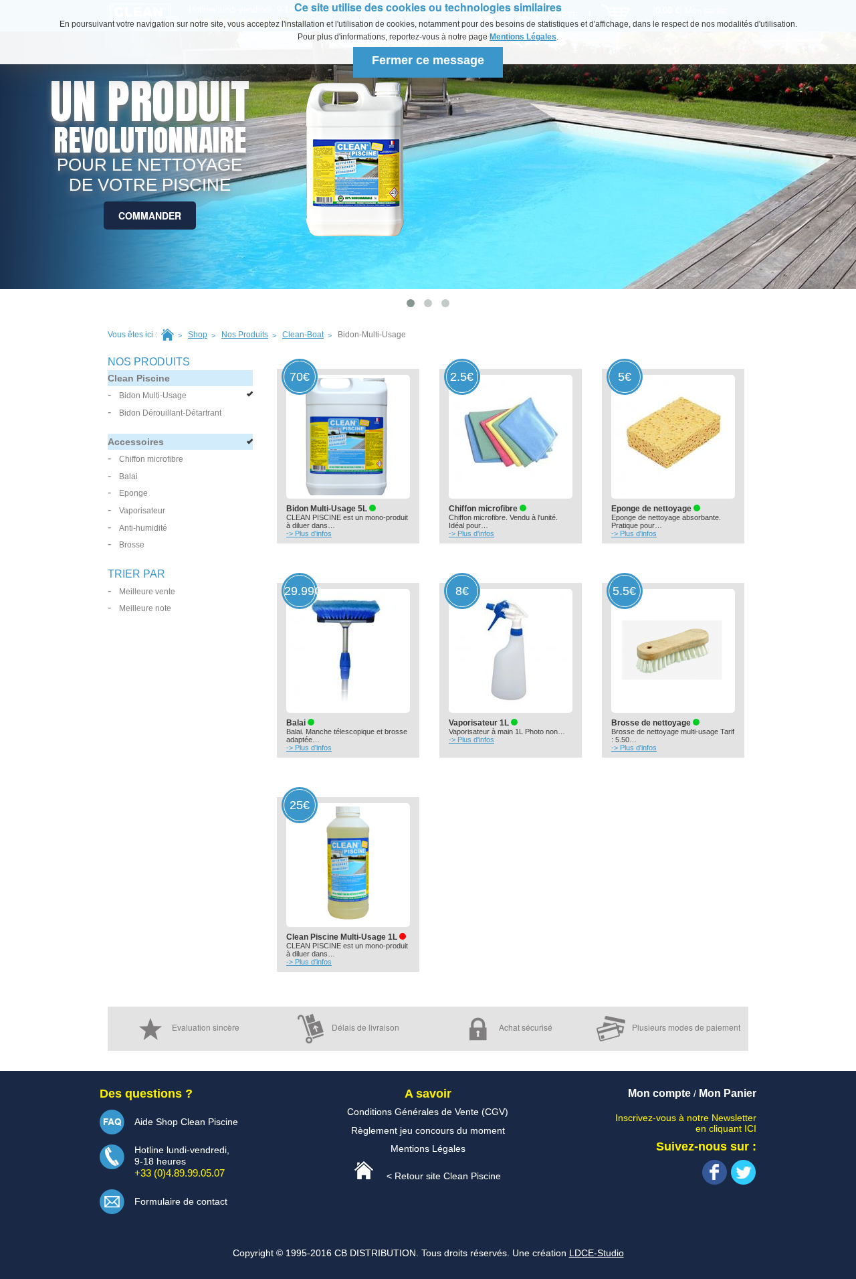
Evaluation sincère (205, 1027)
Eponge (133, 493)
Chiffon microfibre (151, 459)
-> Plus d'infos (309, 533)
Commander (149, 215)
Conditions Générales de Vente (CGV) (427, 1111)
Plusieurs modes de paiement (686, 1027)
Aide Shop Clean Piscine (186, 1121)
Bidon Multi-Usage (153, 395)
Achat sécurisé (525, 1027)
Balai (128, 476)
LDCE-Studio (596, 1253)
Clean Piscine (139, 378)
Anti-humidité (143, 528)
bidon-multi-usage (372, 334)
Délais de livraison (365, 1027)
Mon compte (659, 1093)
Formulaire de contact (180, 1201)
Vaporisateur (142, 510)
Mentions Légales (523, 36)
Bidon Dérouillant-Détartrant (170, 413)
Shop (197, 334)
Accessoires (136, 441)
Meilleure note (145, 608)
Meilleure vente (147, 591)
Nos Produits (244, 334)
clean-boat (303, 334)
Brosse (131, 544)
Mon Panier (727, 1093)
